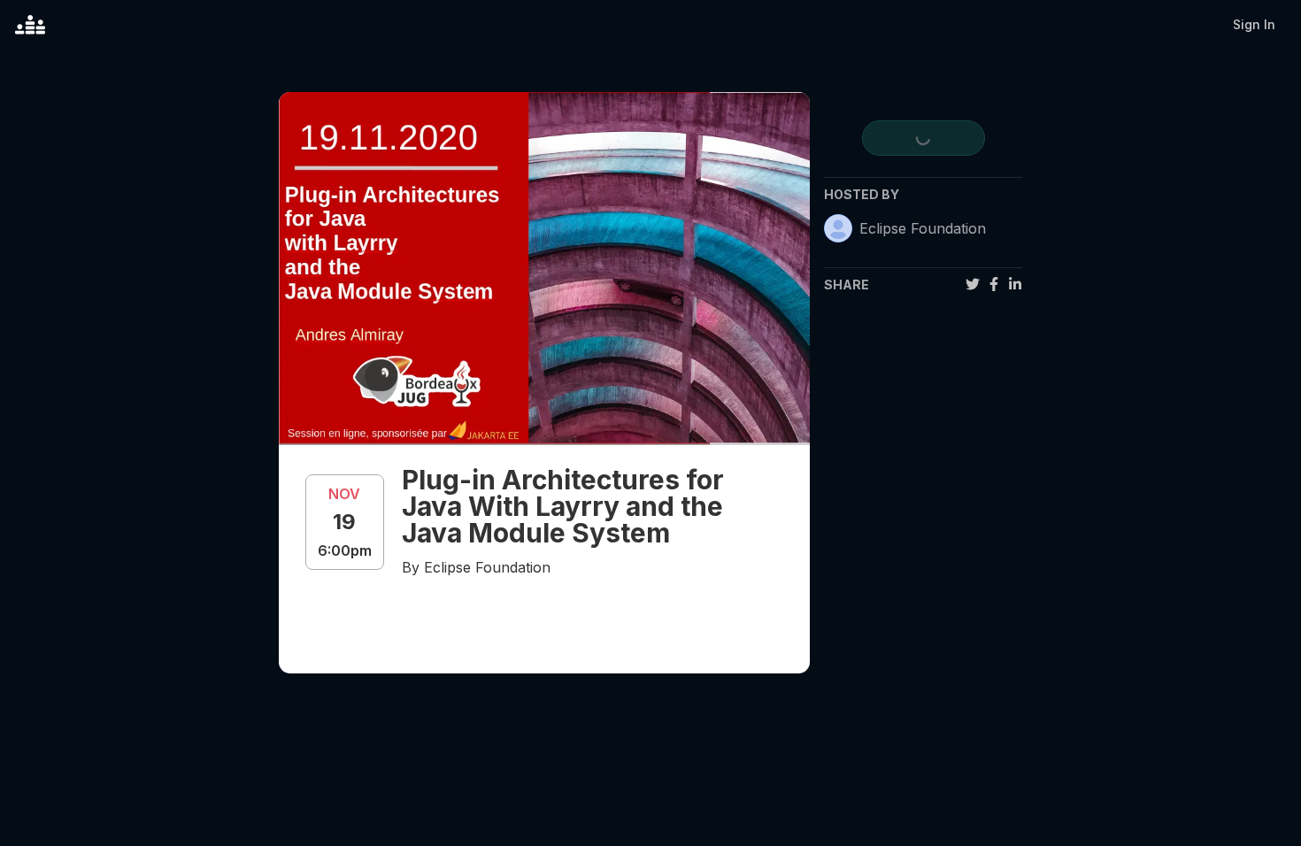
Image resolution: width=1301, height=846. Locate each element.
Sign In (1254, 24)
